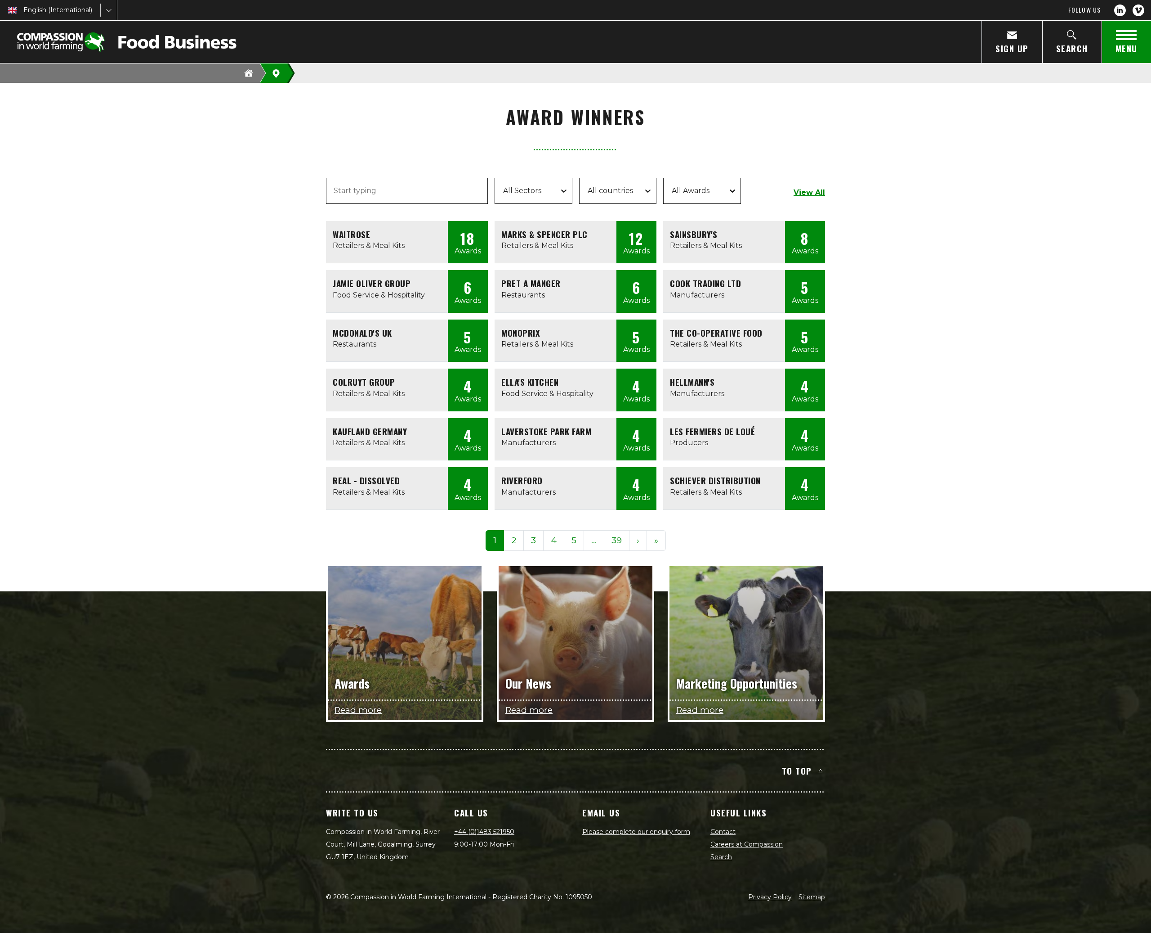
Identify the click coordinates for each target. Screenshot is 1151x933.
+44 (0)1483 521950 (484, 832)
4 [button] (554, 540)
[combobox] (24, 10)
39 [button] (616, 540)
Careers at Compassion (746, 844)
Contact (723, 832)
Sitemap (812, 897)
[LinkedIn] (1120, 10)
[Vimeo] (1138, 10)
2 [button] (513, 540)
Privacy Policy (770, 897)
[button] (594, 540)
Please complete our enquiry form (636, 832)
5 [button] (573, 540)
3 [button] (533, 540)
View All (809, 192)
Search (721, 857)
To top (797, 770)
